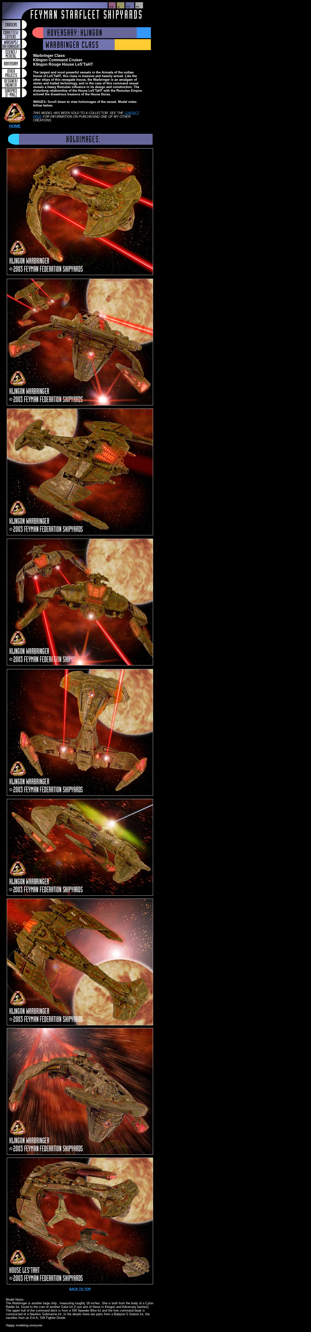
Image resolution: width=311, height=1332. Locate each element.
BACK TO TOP (80, 1289)
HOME (15, 126)
